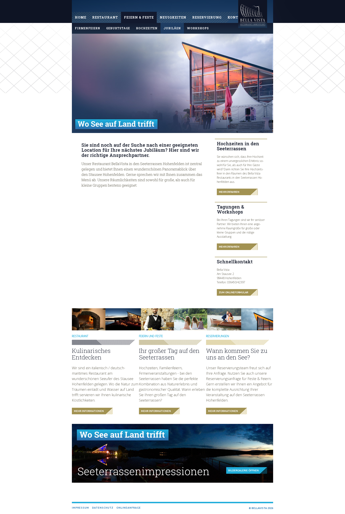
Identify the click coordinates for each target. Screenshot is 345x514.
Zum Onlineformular (233, 292)
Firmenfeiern (87, 28)
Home (80, 17)
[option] (172, 83)
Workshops (198, 28)
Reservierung (207, 17)
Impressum (80, 507)
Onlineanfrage (128, 507)
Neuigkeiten (173, 17)
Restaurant (105, 17)
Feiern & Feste (139, 17)
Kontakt (237, 17)
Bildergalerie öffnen (243, 470)
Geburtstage (118, 28)
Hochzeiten (147, 28)
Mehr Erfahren (229, 191)
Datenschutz (102, 507)
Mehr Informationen (89, 411)
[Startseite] (252, 14)
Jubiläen (172, 28)
